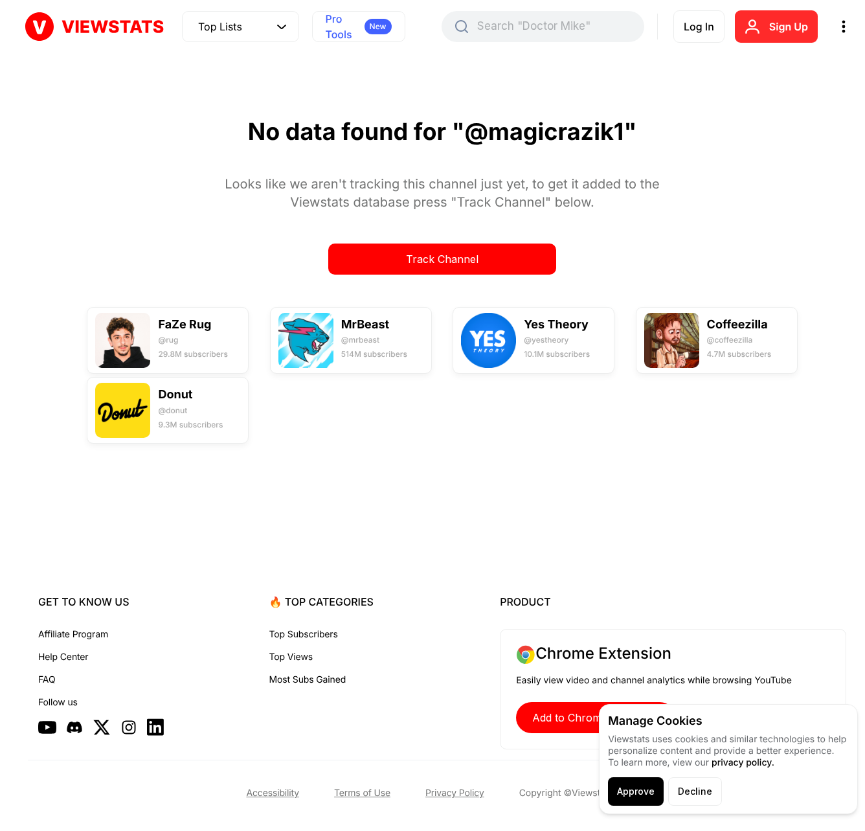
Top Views (291, 657)
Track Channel (442, 259)
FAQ (46, 679)
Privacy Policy (454, 793)
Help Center (63, 657)
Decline (695, 791)
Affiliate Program (73, 634)
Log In (699, 26)
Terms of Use (362, 793)
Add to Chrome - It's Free (595, 717)
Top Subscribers (303, 634)
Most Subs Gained (307, 679)
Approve (636, 791)
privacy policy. (743, 762)
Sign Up (788, 26)
